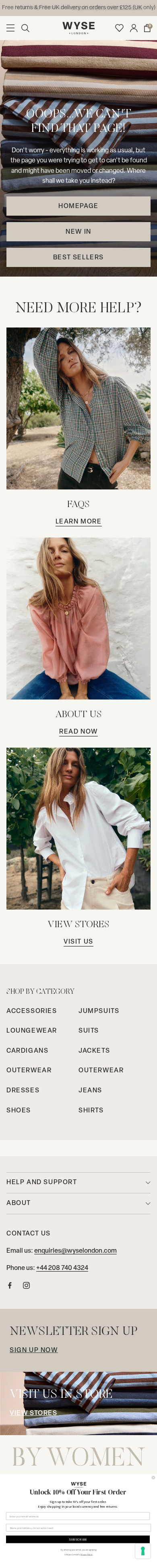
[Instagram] (26, 1287)
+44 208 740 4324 (62, 1268)
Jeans (90, 1091)
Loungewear (31, 1031)
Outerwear (29, 1071)
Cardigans (27, 1051)
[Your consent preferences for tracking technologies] (143, 1551)
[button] (25, 28)
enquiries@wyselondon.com (75, 1251)
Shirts (91, 1111)
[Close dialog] (153, 1478)
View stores (34, 1413)
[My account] (134, 28)
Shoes (18, 1111)
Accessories (31, 1011)
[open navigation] (10, 28)
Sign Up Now (34, 1350)
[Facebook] (9, 1287)
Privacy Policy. (87, 1554)
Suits (88, 1031)
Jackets (94, 1051)
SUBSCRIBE (78, 1539)
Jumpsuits (98, 1011)
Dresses (22, 1091)
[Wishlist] (119, 28)
